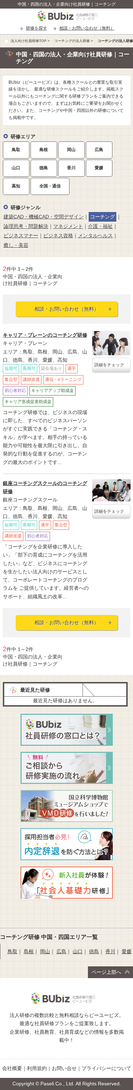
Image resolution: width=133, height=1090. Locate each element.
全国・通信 (50, 186)
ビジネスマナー (21, 235)
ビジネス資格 (58, 235)
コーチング (102, 216)
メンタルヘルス (95, 235)
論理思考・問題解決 (26, 226)
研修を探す (36, 28)
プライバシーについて (106, 1068)
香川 (71, 167)
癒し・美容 (16, 245)
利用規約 (37, 1068)
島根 (43, 149)
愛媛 (99, 167)
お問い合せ (64, 1068)
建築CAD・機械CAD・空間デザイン (44, 216)
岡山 (71, 149)
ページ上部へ (106, 972)
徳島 (43, 167)
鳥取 (16, 149)
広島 (99, 149)
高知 (16, 186)
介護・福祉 (100, 226)
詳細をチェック (109, 364)
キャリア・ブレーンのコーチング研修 (45, 335)
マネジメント (68, 226)
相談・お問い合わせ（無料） (87, 28)
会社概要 (12, 1068)
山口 (16, 167)
